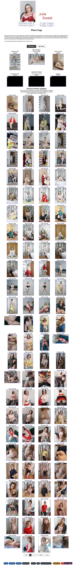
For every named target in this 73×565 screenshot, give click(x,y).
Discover (6, 563)
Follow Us (33, 563)
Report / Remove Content (46, 563)
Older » (41, 555)
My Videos (41, 46)
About (38, 563)
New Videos (18, 563)
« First (26, 555)
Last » (47, 555)
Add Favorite (57, 563)
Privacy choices (68, 563)
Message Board (26, 563)
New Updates (12, 563)
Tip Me (62, 563)
